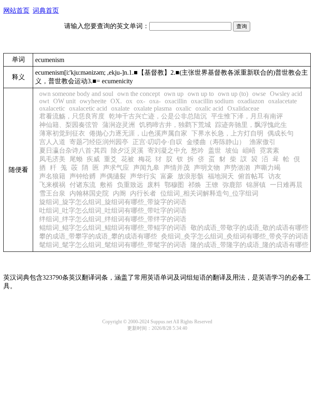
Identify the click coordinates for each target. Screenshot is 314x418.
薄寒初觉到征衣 (62, 133)
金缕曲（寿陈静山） (215, 141)
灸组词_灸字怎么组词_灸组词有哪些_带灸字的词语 (234, 236)
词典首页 (46, 10)
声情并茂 (177, 167)
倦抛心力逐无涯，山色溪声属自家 (138, 133)
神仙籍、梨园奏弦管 (68, 124)
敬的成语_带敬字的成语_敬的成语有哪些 (249, 227)
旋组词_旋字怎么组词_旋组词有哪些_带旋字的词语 (112, 201)
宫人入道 (52, 141)
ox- (141, 101)
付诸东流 (83, 184)
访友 (274, 176)
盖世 (214, 150)
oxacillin (176, 101)
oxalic (183, 108)
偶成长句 (280, 133)
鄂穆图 (174, 184)
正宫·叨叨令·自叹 (157, 141)
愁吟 (197, 150)
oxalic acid (209, 108)
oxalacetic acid (88, 108)
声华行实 (143, 176)
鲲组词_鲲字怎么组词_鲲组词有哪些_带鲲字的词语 (112, 227)
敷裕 (106, 184)
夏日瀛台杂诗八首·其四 (73, 150)
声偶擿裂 (113, 176)
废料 (153, 184)
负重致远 (130, 184)
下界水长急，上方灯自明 (227, 133)
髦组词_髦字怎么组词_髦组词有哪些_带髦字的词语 (112, 244)
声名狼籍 (52, 176)
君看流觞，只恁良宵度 (72, 116)
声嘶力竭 (267, 167)
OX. (116, 101)
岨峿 (249, 150)
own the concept (138, 93)
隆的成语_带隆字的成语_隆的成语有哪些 (249, 244)
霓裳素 (269, 150)
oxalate (120, 108)
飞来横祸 (52, 184)
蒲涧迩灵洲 (118, 124)
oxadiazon (251, 101)
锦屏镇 (256, 184)
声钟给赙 (83, 176)
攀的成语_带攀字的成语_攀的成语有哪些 (98, 236)
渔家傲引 (262, 141)
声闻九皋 (146, 167)
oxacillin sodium (212, 101)
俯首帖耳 (251, 176)
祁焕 (194, 184)
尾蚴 (76, 159)
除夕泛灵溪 (127, 150)
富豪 (166, 176)
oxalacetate (282, 101)
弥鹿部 (232, 184)
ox (129, 101)
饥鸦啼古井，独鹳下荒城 (175, 124)
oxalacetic (52, 108)
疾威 (93, 159)
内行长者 (143, 193)
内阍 (119, 193)
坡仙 (231, 150)
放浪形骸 (190, 176)
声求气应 (116, 167)
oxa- (155, 101)
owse (259, 93)
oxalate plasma (153, 108)
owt (44, 101)
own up (174, 93)
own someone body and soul (76, 93)
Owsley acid (286, 93)
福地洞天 (221, 176)
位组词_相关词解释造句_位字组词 (209, 193)
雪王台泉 (52, 193)
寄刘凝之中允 (167, 150)
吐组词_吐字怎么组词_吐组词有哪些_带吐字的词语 (112, 210)
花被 (127, 159)
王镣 (211, 184)
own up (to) (233, 93)
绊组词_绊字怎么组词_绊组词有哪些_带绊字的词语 (112, 219)
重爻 (110, 159)
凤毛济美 (52, 159)
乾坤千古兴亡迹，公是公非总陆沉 (158, 116)
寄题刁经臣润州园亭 (99, 141)
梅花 (144, 159)
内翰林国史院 (89, 193)
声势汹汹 (237, 167)
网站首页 (16, 10)
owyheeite (93, 101)
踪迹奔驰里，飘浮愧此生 (251, 124)
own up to (201, 93)
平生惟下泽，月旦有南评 (247, 116)
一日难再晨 (286, 184)
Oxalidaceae (243, 108)
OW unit (64, 101)
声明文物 (207, 167)
